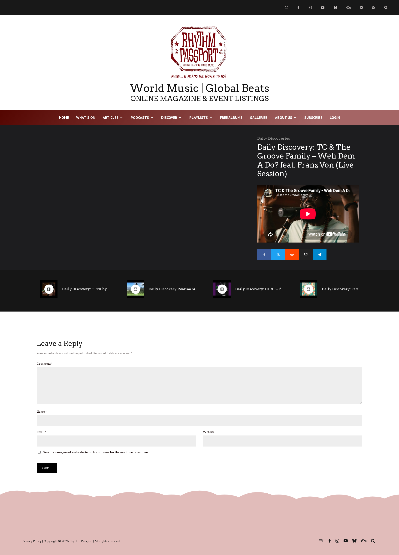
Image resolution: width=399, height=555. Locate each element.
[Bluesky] (335, 7)
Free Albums (231, 117)
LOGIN (335, 117)
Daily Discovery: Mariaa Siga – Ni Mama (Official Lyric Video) (174, 289)
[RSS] (374, 7)
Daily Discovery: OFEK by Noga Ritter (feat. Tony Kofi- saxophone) (87, 289)
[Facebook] (298, 7)
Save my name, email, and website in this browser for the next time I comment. (96, 452)
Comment (44, 363)
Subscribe (313, 117)
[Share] (264, 254)
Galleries (259, 117)
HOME (64, 117)
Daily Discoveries (273, 138)
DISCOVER (169, 117)
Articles (110, 117)
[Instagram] (310, 7)
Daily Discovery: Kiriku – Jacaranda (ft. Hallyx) (347, 289)
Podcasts (140, 117)
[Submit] (292, 254)
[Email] (306, 254)
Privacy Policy (32, 541)
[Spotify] (361, 7)
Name (42, 411)
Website (209, 432)
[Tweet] (278, 254)
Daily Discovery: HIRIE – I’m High (260, 289)
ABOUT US (283, 117)
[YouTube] (322, 7)
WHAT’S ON (85, 117)
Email (41, 432)
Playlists (198, 117)
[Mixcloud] (348, 7)
